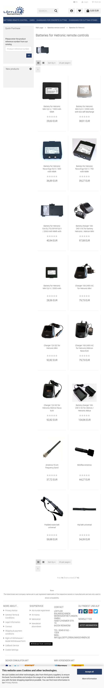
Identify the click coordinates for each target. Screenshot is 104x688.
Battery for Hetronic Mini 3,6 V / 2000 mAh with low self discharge (84, 109)
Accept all (89, 672)
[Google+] (90, 612)
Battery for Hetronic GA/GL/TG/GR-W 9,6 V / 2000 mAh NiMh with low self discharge (52, 229)
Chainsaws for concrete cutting (52, 20)
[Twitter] (95, 612)
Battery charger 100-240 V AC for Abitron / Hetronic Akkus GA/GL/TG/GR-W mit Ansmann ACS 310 (84, 408)
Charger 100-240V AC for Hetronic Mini (84, 287)
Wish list (97, 2)
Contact (8, 626)
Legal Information (12, 622)
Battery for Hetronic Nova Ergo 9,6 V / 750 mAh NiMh (84, 169)
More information (89, 679)
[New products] (31, 69)
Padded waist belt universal (51, 526)
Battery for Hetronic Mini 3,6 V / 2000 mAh (52, 287)
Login (85, 2)
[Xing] (85, 612)
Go (29, 56)
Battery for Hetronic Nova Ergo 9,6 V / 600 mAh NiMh (52, 169)
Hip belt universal (84, 525)
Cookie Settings (11, 650)
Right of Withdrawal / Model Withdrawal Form (15, 639)
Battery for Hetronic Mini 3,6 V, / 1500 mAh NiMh (52, 109)
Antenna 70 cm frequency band (51, 466)
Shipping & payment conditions (13, 632)
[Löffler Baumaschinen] (18, 11)
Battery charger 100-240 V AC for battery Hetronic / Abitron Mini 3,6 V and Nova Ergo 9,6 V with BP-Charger (84, 229)
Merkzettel (36, 619)
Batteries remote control (16, 20)
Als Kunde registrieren (41, 610)
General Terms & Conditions (12, 616)
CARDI (32, 20)
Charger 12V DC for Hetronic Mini (52, 346)
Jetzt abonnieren (88, 625)
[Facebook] (80, 612)
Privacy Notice (11, 682)
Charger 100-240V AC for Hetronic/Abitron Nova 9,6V (84, 348)
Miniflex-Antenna (84, 465)
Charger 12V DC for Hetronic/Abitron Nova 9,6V (51, 408)
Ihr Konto (36, 615)
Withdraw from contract (41, 644)
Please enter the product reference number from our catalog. (16, 41)
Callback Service (12, 645)
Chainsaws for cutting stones (83, 20)
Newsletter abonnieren (36, 625)
